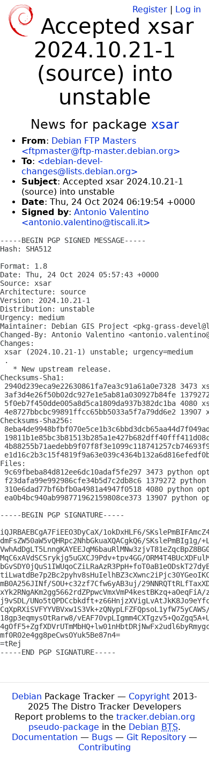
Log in (188, 9)
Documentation (45, 737)
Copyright (149, 696)
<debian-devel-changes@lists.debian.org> (79, 166)
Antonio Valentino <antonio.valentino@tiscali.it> (85, 217)
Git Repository (156, 737)
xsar (165, 124)
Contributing (104, 747)
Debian (27, 696)
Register (149, 9)
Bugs (102, 737)
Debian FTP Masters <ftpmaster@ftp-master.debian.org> (100, 146)
